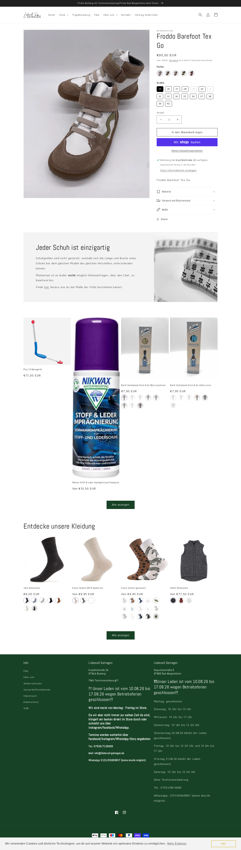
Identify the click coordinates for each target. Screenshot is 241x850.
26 (168, 88)
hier (46, 287)
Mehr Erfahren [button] (176, 843)
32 (159, 96)
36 (193, 96)
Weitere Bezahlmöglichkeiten (187, 150)
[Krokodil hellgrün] (124, 608)
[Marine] (173, 600)
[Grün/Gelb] (140, 397)
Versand (173, 60)
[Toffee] (58, 600)
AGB (26, 708)
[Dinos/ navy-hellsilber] (140, 616)
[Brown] (168, 73)
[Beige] (124, 405)
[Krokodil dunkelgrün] (132, 608)
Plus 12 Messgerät (32, 369)
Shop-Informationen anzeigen (178, 170)
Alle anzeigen (120, 504)
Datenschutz (31, 701)
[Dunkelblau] (148, 397)
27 (176, 88)
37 (201, 96)
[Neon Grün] (205, 397)
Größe (160, 82)
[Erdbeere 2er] (148, 600)
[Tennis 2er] (156, 600)
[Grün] (189, 600)
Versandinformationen (36, 689)
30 (202, 88)
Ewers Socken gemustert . (134, 588)
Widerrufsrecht (32, 683)
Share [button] (164, 219)
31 (210, 88)
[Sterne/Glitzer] (132, 616)
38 (209, 96)
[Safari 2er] (124, 600)
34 (176, 96)
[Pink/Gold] (191, 73)
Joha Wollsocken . (32, 588)
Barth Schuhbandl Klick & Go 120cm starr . (191, 385)
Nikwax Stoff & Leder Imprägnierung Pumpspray (95, 482)
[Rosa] (124, 397)
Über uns (28, 677)
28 (185, 88)
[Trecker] (140, 608)
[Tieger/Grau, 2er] (156, 616)
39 (160, 103)
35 (184, 96)
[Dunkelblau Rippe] (34, 608)
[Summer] (148, 608)
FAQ (25, 670)
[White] (160, 73)
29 (193, 88)
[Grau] (26, 600)
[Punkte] (140, 600)
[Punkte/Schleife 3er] (124, 616)
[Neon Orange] (197, 397)
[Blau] (34, 600)
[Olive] (183, 73)
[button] (63, 15)
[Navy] (91, 600)
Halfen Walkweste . (179, 588)
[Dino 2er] (132, 600)
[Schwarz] (132, 405)
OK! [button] (223, 843)
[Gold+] (176, 73)
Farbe (160, 66)
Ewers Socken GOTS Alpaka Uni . (88, 588)
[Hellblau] (156, 397)
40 (168, 103)
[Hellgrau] (42, 600)
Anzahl (160, 112)
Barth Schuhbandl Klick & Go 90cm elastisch (143, 385)
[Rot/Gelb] (140, 405)
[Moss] (26, 608)
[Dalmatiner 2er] (156, 608)
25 (160, 88)
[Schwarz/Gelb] (132, 397)
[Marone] (181, 600)
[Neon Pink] (173, 405)
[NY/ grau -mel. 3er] (148, 616)
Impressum (30, 695)
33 (168, 96)
